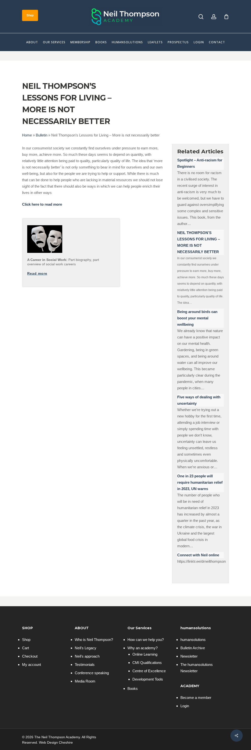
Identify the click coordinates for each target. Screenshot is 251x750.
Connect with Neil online (198, 555)
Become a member (195, 697)
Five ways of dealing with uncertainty (198, 400)
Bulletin (41, 135)
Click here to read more (42, 204)
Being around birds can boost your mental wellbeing (197, 318)
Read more (37, 273)
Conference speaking (92, 673)
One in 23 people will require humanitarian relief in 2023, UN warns (200, 482)
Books (132, 688)
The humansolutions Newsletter (196, 667)
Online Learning (144, 654)
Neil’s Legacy (85, 648)
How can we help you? (145, 640)
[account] (214, 16)
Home (27, 135)
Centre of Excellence (149, 671)
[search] (201, 16)
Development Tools (147, 679)
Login (184, 706)
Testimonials (85, 664)
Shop (26, 640)
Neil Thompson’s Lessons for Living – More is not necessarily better (198, 242)
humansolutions (193, 640)
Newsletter (189, 656)
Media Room (85, 681)
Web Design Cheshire (56, 742)
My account (31, 664)
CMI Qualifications (147, 662)
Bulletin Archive (192, 648)
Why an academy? (142, 648)
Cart (25, 648)
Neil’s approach (87, 656)
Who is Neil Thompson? (94, 640)
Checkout (30, 656)
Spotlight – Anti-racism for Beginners (199, 163)
